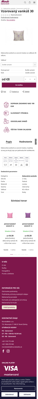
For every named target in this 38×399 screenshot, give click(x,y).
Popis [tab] (9, 141)
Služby (4, 268)
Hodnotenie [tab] (25, 141)
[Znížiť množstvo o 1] (25, 79)
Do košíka (19, 85)
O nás (4, 265)
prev (1, 218)
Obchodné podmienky (9, 291)
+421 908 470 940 (8, 344)
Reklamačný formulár (9, 303)
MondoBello (11, 20)
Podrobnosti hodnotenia (9, 17)
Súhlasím (27, 394)
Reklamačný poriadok (9, 297)
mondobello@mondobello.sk (12, 347)
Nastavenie (18, 388)
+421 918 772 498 (8, 341)
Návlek (6, 250)
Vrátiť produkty (9, 307)
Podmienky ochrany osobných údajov (15, 294)
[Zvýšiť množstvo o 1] (34, 79)
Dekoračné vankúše (29, 176)
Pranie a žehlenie (8, 274)
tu (24, 384)
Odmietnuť (9, 394)
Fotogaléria (6, 271)
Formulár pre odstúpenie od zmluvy (14, 300)
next (36, 218)
